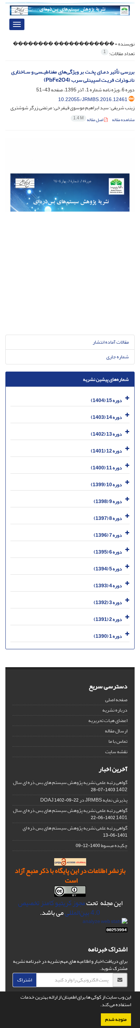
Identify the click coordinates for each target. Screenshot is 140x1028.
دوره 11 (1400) (106, 468)
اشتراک (24, 980)
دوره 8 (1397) (108, 518)
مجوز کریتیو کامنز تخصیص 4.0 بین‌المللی (59, 907)
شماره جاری (117, 357)
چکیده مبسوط (114, 845)
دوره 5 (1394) (108, 569)
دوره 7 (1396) (108, 535)
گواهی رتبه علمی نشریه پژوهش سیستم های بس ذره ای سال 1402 (70, 786)
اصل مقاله (88, 120)
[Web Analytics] (116, 931)
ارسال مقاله (116, 731)
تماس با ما (117, 741)
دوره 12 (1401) (106, 451)
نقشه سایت (116, 751)
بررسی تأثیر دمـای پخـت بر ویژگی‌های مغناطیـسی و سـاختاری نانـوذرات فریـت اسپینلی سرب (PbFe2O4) (73, 76)
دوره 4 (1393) (108, 585)
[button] (98, 1005)
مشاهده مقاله (123, 120)
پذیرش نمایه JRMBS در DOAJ (83, 800)
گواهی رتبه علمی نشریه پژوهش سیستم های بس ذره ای (75, 828)
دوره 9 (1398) (108, 501)
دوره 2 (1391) (108, 619)
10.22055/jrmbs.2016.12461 (92, 99)
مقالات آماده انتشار (111, 342)
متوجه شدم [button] (116, 1019)
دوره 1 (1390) (108, 636)
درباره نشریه (114, 710)
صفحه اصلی (116, 699)
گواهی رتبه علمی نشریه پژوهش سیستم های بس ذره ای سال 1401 (70, 813)
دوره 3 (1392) (108, 602)
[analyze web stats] (105, 923)
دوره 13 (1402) (106, 434)
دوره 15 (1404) (106, 400)
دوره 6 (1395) (108, 552)
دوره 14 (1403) (106, 417)
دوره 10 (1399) (106, 484)
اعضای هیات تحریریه (107, 720)
